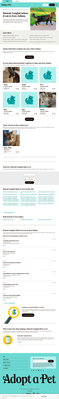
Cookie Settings (29, 390)
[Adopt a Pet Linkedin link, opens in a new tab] (43, 370)
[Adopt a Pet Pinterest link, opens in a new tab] (36, 370)
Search (29, 182)
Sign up (52, 4)
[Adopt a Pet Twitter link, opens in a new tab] (34, 370)
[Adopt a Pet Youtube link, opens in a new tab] (39, 370)
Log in (45, 4)
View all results (29, 119)
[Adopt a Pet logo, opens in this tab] (29, 381)
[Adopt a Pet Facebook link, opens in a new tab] (31, 370)
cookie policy (14, 396)
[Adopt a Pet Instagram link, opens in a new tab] (41, 370)
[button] (16, 89)
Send (51, 361)
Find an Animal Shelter (28, 315)
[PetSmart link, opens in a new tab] (28, 393)
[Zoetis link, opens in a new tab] (37, 393)
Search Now (29, 57)
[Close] (57, 396)
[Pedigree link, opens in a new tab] (33, 393)
